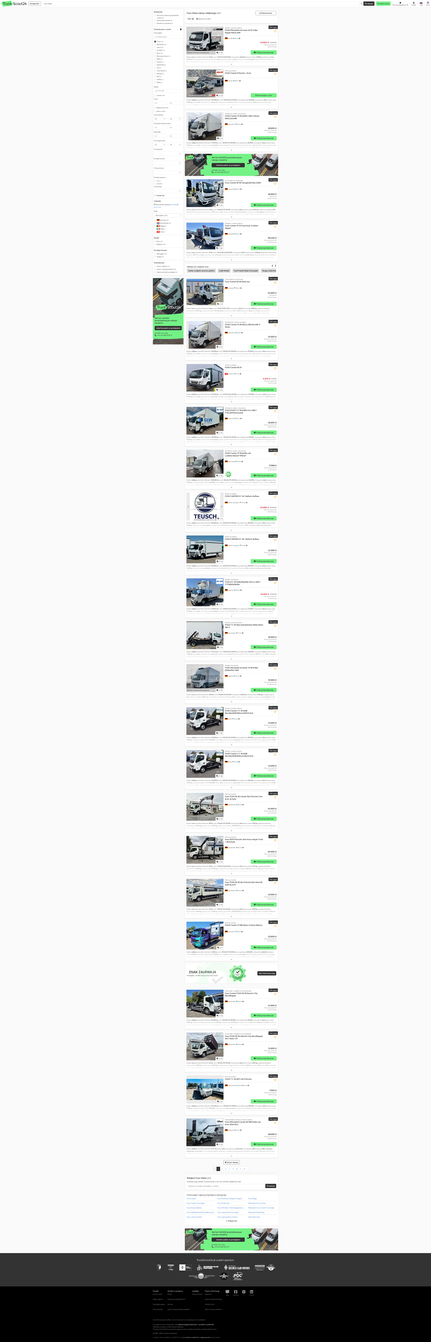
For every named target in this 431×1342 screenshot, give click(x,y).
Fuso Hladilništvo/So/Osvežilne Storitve (201, 1212)
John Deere (162, 71)
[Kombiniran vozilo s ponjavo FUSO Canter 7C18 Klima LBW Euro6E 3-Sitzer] (204, 335)
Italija (162, 229)
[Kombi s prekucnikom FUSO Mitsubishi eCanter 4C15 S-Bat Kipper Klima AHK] (204, 40)
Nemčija (164, 220)
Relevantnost (266, 13)
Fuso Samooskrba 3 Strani (227, 1217)
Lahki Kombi (224, 271)
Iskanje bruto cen (162, 108)
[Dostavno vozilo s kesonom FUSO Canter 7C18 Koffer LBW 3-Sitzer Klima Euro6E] (204, 126)
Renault (160, 74)
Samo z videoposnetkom (166, 269)
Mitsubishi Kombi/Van (256, 1212)
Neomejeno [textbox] (162, 215)
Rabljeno (161, 244)
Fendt (160, 62)
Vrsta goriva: (158, 149)
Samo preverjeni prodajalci (167, 272)
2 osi (159, 184)
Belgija (162, 226)
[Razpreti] (231, 64)
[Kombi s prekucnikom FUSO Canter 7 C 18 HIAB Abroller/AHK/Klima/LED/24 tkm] (204, 721)
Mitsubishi (161, 44)
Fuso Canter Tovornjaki (195, 1203)
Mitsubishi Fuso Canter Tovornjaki (261, 1208)
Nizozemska (165, 223)
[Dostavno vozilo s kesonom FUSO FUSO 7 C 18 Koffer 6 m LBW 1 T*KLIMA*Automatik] (204, 421)
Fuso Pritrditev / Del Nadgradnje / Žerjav (233, 1208)
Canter (161, 95)
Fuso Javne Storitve (194, 1217)
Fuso (160, 42)
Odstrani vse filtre (204, 19)
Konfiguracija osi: (160, 177)
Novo (159, 241)
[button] (428, 3)
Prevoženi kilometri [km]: (162, 123)
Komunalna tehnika (164, 20)
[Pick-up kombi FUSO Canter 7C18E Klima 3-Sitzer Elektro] (204, 935)
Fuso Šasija (252, 1198)
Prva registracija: (159, 141)
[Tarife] (168, 307)
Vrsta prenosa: (159, 168)
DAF (159, 77)
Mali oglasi (162, 254)
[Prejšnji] (188, 40)
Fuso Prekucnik (223, 1203)
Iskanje (370, 3)
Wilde (159, 82)
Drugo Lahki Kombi (270, 271)
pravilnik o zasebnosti (191, 1337)
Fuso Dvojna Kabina (194, 1208)
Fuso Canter (191, 1198)
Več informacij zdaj (267, 973)
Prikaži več (232, 1221)
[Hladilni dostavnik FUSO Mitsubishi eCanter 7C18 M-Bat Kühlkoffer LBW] (204, 678)
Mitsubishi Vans (254, 1217)
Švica (162, 232)
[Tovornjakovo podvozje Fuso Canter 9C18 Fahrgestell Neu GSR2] (204, 193)
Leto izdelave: (158, 115)
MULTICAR (161, 65)
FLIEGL (160, 79)
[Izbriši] (361, 3)
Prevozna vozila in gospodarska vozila (168, 16)
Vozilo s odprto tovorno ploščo (201, 271)
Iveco (160, 47)
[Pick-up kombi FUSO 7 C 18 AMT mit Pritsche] (204, 1089)
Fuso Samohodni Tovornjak (227, 1212)
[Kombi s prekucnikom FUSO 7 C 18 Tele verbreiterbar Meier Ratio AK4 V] (204, 635)
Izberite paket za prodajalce (168, 328)
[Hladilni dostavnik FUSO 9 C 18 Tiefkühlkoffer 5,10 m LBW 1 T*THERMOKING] (204, 592)
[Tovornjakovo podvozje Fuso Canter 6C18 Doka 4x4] (204, 292)
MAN (160, 59)
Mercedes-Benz (163, 56)
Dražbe (160, 257)
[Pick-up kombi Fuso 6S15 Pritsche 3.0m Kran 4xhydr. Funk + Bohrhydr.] (204, 850)
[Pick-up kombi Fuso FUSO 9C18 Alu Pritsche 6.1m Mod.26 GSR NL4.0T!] (204, 893)
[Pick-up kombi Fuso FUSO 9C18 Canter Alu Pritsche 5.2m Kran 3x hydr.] (204, 807)
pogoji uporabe (205, 1337)
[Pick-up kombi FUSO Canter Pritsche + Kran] (204, 83)
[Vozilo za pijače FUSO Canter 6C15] (204, 378)
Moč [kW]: (157, 132)
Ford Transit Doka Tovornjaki (246, 271)
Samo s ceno (160, 111)
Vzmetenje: (158, 187)
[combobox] (168, 215)
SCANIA (161, 50)
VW (159, 68)
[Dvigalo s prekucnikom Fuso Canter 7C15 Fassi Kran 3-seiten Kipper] (204, 236)
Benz (160, 53)
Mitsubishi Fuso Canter (257, 1203)
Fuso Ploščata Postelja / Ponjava (229, 1198)
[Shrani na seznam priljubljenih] (275, 30)
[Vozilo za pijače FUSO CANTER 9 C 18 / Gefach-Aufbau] (204, 506)
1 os (158, 181)
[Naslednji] (221, 40)
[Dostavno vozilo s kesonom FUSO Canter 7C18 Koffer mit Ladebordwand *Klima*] (204, 463)
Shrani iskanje (232, 1162)
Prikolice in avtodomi (165, 23)
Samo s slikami (163, 266)
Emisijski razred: (159, 159)
